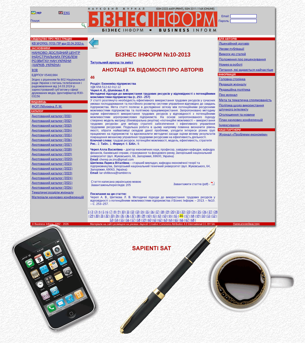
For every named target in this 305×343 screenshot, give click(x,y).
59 (144, 220)
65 (176, 220)
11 (128, 212)
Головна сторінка (232, 79)
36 (127, 216)
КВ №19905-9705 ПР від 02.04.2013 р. (58, 44)
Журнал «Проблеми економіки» (243, 134)
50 (203, 216)
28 (216, 212)
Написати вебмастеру (246, 223)
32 (107, 216)
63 (165, 220)
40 (149, 216)
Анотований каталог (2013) (52, 126)
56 (127, 220)
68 (192, 220)
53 (111, 220)
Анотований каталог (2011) (51, 116)
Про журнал (228, 95)
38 (138, 216)
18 (162, 212)
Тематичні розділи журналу (53, 192)
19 (167, 212)
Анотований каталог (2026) (52, 188)
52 (214, 216)
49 (198, 216)
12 (132, 212)
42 (159, 216)
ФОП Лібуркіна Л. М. (47, 106)
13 (137, 212)
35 (122, 216)
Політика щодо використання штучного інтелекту (241, 107)
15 (147, 212)
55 (122, 220)
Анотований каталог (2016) (52, 140)
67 (187, 220)
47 (187, 216)
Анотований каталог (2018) (52, 149)
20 (172, 212)
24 (194, 212)
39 (143, 216)
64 (171, 220)
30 (97, 216)
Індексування (229, 125)
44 (170, 216)
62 (160, 220)
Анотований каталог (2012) (52, 121)
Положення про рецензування (242, 59)
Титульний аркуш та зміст (111, 62)
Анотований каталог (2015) (52, 135)
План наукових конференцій (241, 120)
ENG (66, 13)
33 (112, 216)
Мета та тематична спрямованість (245, 100)
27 (210, 212)
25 (199, 212)
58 (138, 220)
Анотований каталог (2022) (52, 168)
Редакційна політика (234, 90)
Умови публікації (231, 49)
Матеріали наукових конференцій (58, 197)
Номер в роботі (230, 64)
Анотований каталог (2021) (52, 164)
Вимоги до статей (232, 54)
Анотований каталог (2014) (52, 130)
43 (164, 216)
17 (157, 212)
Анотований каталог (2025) (52, 183)
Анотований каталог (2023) (52, 173)
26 (205, 212)
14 (142, 212)
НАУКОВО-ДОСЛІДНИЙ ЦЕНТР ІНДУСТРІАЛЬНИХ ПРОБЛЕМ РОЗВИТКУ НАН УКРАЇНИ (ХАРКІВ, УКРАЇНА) (56, 59)
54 (116, 220)
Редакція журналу (232, 84)
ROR (35, 70)
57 (133, 220)
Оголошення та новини (237, 115)
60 (149, 220)
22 (183, 212)
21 (178, 212)
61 (154, 220)
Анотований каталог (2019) (52, 154)
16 (152, 212)
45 (175, 216)
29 (91, 216)
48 (192, 216)
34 (117, 216)
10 (123, 212)
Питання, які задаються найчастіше (246, 70)
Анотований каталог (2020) (52, 159)
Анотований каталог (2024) (52, 178)
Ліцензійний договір (234, 44)
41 (154, 216)
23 (188, 212)
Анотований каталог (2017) (52, 145)
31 (102, 216)
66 (181, 220)
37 (133, 216)
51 (208, 216)
